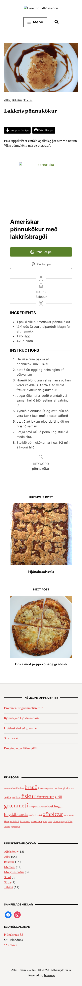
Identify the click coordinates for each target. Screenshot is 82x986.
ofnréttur (53, 814)
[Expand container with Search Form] (57, 22)
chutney (70, 788)
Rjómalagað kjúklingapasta (21, 718)
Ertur (18, 797)
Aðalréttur (11, 852)
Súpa (7, 882)
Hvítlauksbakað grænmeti (21, 728)
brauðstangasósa (45, 788)
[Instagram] (17, 914)
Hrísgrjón (33, 807)
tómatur (57, 822)
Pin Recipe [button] (43, 264)
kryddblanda (16, 815)
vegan (64, 822)
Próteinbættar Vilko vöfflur (22, 748)
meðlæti (32, 815)
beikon (21, 788)
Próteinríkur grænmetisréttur (23, 708)
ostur (66, 815)
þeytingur (15, 827)
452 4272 (10, 945)
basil (15, 788)
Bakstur (17, 100)
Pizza (6, 822)
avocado (8, 788)
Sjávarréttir (25, 822)
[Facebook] (8, 914)
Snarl (7, 877)
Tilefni (27, 100)
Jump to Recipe (19, 130)
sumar (34, 822)
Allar (7, 100)
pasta (71, 815)
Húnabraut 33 (13, 934)
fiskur (28, 797)
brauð (31, 787)
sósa (45, 822)
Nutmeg (49, 975)
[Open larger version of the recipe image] (44, 187)
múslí (39, 815)
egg (13, 797)
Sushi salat (11, 738)
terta (50, 822)
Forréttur (45, 797)
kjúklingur (55, 806)
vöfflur (7, 827)
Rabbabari (14, 822)
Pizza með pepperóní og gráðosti (41, 664)
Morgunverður (14, 872)
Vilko (69, 822)
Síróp (39, 822)
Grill (58, 797)
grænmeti (16, 806)
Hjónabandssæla (41, 572)
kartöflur (42, 807)
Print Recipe (45, 130)
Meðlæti (9, 867)
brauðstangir (59, 788)
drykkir (7, 797)
